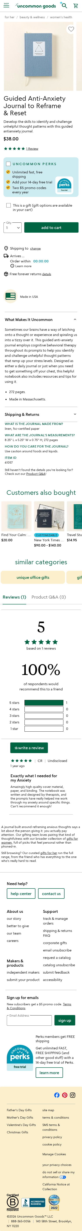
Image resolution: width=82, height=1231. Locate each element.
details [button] (46, 274)
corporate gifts (55, 943)
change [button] (35, 248)
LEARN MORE (49, 1072)
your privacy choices (57, 1165)
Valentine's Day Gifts (21, 1125)
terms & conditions (55, 1117)
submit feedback (56, 972)
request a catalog (57, 957)
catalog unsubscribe (59, 965)
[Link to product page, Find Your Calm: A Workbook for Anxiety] (16, 516)
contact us (51, 893)
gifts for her (48, 853)
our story (14, 918)
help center (21, 893)
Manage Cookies (54, 1154)
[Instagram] (72, 1094)
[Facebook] (56, 1094)
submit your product (23, 980)
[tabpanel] (41, 714)
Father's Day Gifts (19, 1110)
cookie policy (51, 1144)
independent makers (23, 972)
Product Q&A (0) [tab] (48, 597)
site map (48, 1110)
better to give (18, 926)
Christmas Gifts (17, 1132)
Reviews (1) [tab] (14, 597)
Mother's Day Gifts (20, 1117)
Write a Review (29, 747)
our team (14, 933)
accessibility (52, 980)
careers (12, 940)
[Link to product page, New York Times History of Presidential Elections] (49, 516)
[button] (64, 5)
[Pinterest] (64, 1094)
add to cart (51, 227)
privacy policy (52, 1137)
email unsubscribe (57, 950)
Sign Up (64, 1020)
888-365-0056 (21, 1221)
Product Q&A (35, 474)
